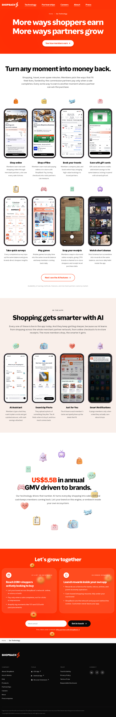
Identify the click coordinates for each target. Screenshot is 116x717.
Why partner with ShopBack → (68, 630)
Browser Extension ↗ (41, 680)
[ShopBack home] (10, 4)
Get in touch (78, 623)
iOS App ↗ (37, 671)
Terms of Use (65, 679)
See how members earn (58, 43)
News (4, 695)
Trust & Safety (65, 671)
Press (88, 4)
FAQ (3, 679)
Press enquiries (7, 698)
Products (5, 683)
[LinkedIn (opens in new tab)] (91, 672)
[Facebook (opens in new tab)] (97, 672)
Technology (30, 4)
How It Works (7, 675)
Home (51, 14)
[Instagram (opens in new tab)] (102, 672)
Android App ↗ (38, 676)
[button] (16, 135)
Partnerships (48, 4)
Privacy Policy (65, 675)
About (77, 4)
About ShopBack (8, 671)
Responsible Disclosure (68, 683)
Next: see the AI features (58, 277)
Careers (64, 4)
